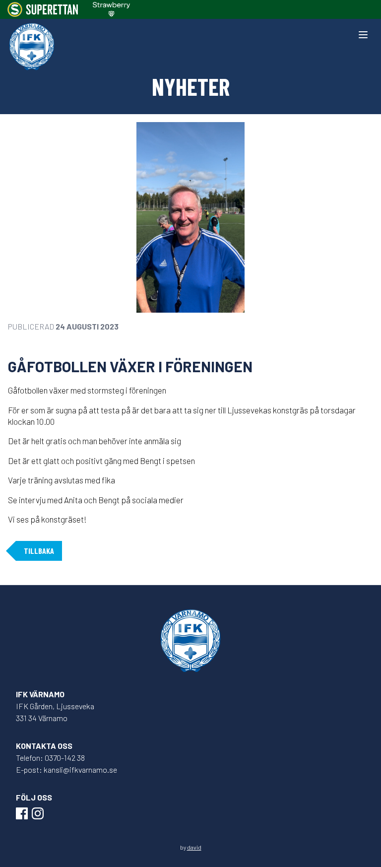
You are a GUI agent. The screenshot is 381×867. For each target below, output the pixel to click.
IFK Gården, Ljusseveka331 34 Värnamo (55, 712)
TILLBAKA (39, 550)
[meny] (363, 35)
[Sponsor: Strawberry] (111, 9)
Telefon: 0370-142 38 (50, 757)
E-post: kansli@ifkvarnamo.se (66, 769)
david (194, 847)
